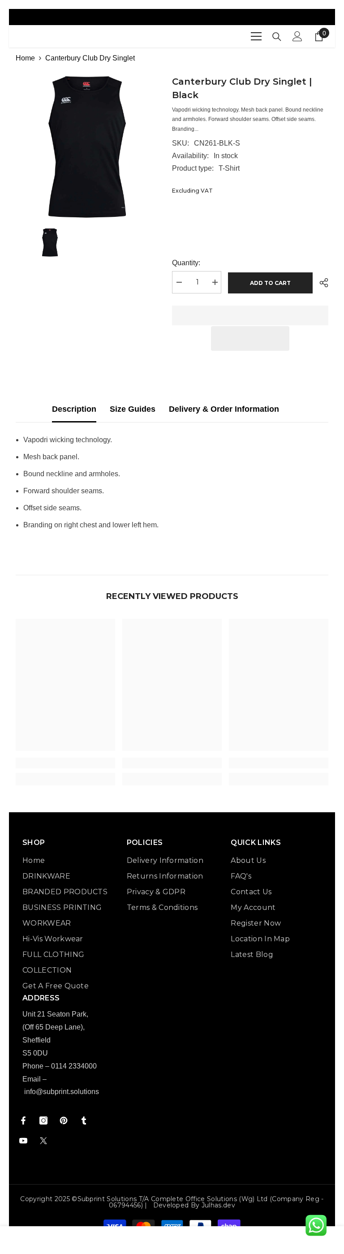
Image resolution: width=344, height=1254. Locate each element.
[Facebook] (23, 1120)
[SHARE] (320, 282)
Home (25, 58)
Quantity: (186, 263)
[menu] (256, 36)
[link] (65, 763)
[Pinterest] (63, 1120)
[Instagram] (43, 1120)
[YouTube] (23, 1140)
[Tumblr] (83, 1120)
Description (74, 409)
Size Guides (132, 409)
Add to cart (270, 283)
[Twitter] (43, 1140)
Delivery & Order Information (224, 409)
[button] (250, 338)
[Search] (276, 36)
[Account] (297, 36)
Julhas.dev (218, 1205)
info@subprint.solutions (61, 1091)
